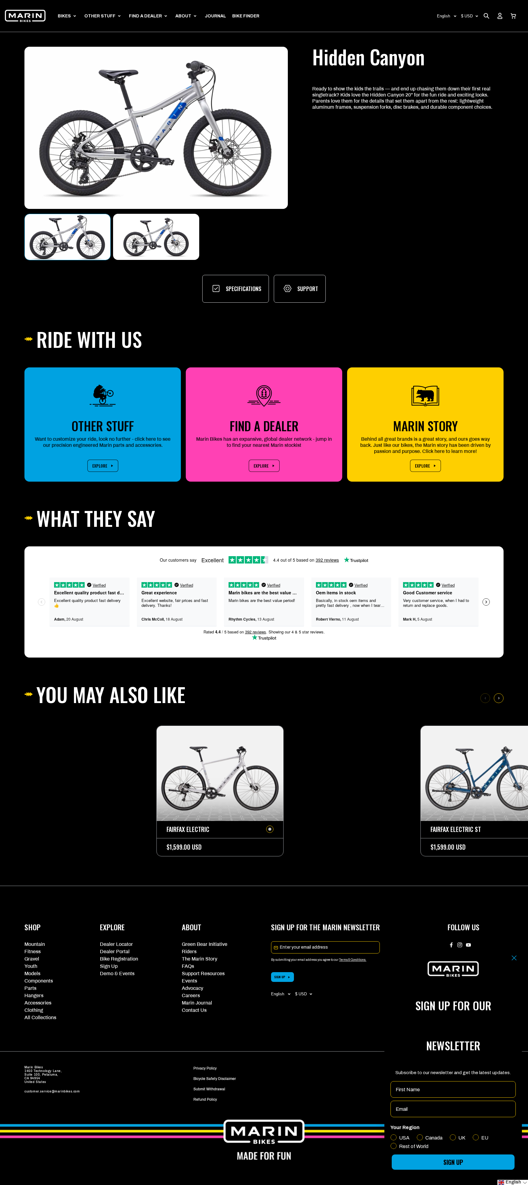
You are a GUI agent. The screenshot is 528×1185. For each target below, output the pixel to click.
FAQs (188, 966)
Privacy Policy (205, 1068)
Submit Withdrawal (209, 1089)
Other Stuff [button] (100, 16)
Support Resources (203, 973)
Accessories (37, 1002)
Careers (191, 995)
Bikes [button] (64, 16)
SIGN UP (279, 977)
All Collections (40, 1017)
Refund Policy (205, 1099)
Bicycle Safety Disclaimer (214, 1079)
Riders (189, 951)
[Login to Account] (500, 16)
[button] (513, 16)
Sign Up (109, 966)
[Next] (499, 698)
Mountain (34, 944)
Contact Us (194, 1010)
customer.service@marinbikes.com (52, 1091)
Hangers (33, 995)
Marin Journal (197, 1002)
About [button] (183, 16)
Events (189, 980)
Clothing (33, 1010)
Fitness (32, 951)
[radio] (269, 829)
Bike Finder (245, 16)
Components (38, 980)
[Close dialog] (514, 958)
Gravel (31, 958)
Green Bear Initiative (204, 944)
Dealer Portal (115, 951)
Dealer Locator (116, 944)
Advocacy (192, 988)
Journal (215, 16)
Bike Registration (119, 958)
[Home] (25, 16)
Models (32, 973)
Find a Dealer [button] (145, 16)
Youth (30, 966)
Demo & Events (117, 973)
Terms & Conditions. (352, 959)
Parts (30, 988)
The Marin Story (199, 958)
